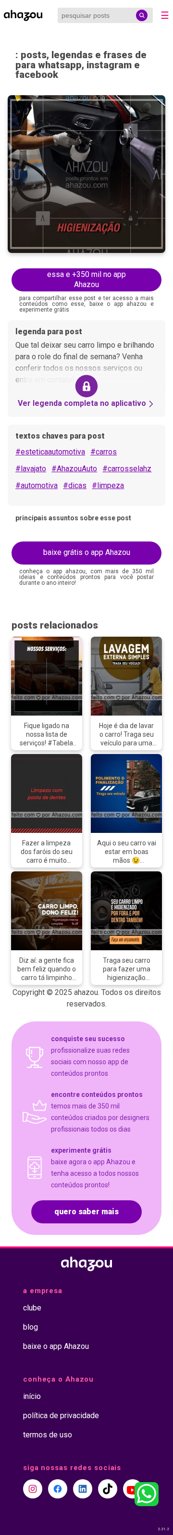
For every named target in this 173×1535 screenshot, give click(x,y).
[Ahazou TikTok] (107, 1488)
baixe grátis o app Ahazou (86, 552)
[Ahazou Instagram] (32, 1488)
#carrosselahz (126, 468)
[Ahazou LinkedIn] (82, 1488)
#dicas (74, 485)
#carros (103, 451)
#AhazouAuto (74, 468)
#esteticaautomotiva (50, 451)
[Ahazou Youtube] (132, 1488)
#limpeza (108, 485)
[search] (142, 15)
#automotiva (36, 485)
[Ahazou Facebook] (57, 1488)
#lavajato (30, 468)
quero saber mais (86, 1211)
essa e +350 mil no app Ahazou (86, 279)
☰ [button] (165, 15)
